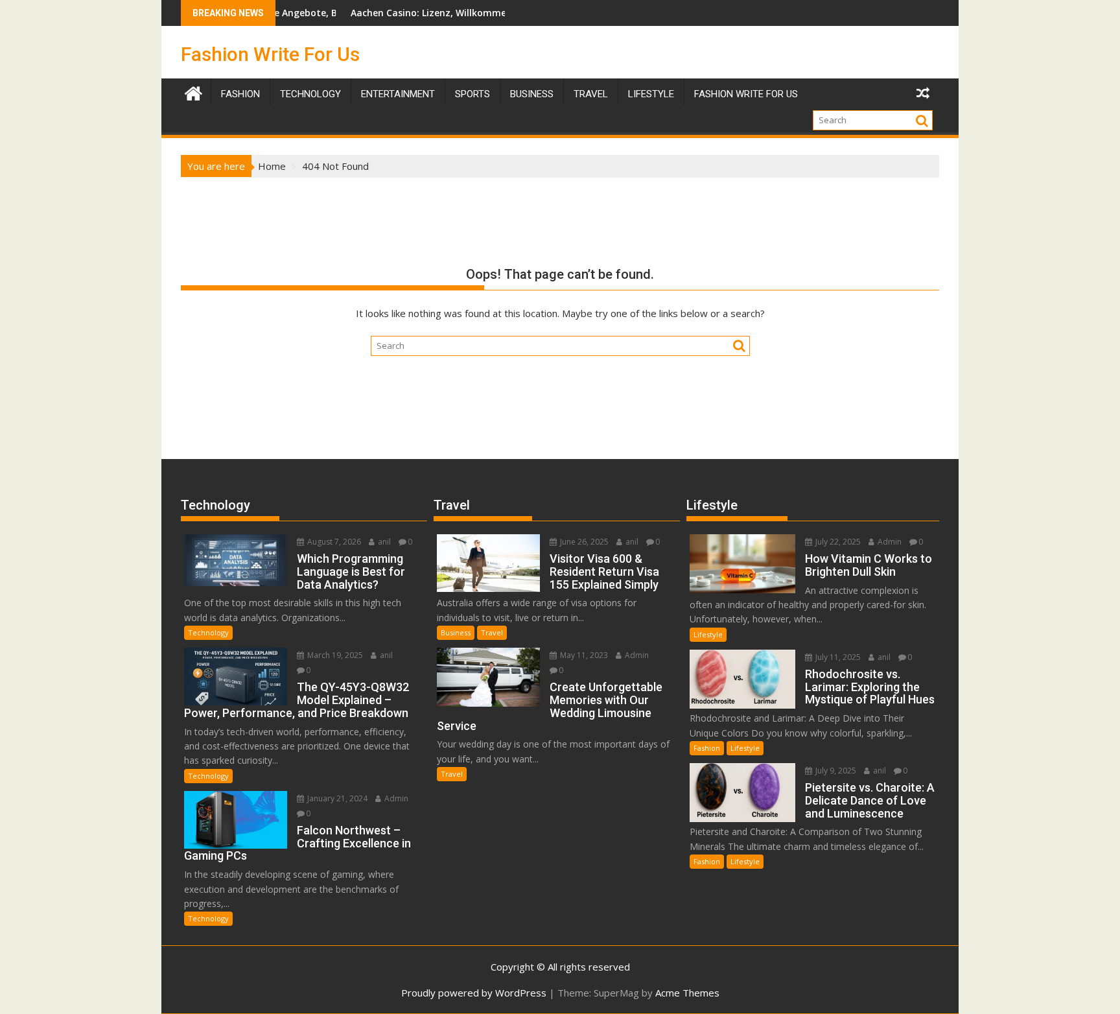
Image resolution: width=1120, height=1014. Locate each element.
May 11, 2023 (583, 655)
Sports (472, 94)
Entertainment (398, 94)
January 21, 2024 (336, 798)
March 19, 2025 (334, 655)
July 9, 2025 (834, 770)
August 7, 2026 (333, 541)
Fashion (240, 94)
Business (532, 94)
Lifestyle (651, 94)
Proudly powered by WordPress (473, 992)
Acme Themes (687, 992)
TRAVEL (591, 94)
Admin (395, 798)
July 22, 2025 (837, 541)
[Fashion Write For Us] (193, 91)
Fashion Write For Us (270, 54)
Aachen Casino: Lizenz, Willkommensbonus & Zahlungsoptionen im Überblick (492, 12)
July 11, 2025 (837, 657)
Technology (310, 94)
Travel (492, 632)
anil (383, 541)
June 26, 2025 (583, 541)
